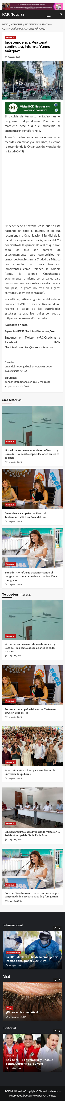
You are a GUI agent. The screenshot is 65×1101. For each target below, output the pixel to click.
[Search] (61, 14)
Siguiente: (27, 382)
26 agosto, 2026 (15, 462)
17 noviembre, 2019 (17, 1017)
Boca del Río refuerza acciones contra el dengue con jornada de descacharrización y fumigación (31, 576)
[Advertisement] (32, 187)
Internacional (13, 952)
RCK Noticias (13, 14)
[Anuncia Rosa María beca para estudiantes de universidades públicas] (32, 746)
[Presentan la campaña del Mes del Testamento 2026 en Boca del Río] (32, 489)
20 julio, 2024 (15, 1068)
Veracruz (10, 37)
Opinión (11, 1055)
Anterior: (28, 366)
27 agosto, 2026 (15, 584)
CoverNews (31, 1095)
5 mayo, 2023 (15, 965)
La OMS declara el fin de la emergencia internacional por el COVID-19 (32, 959)
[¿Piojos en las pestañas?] (32, 1001)
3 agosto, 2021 (14, 57)
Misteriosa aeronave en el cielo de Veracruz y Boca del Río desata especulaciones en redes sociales (32, 454)
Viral (9, 1008)
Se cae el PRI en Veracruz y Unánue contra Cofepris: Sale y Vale (29, 1061)
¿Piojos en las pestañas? (22, 1012)
